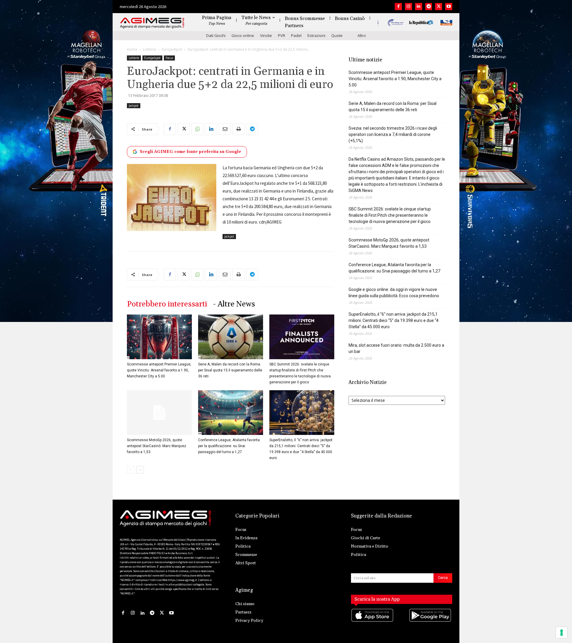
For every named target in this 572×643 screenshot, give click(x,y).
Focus (169, 58)
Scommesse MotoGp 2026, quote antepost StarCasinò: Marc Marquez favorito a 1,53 (156, 446)
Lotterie (149, 49)
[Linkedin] (418, 6)
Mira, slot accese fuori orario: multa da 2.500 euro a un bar (396, 348)
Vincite (266, 35)
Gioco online (242, 35)
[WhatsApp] (197, 129)
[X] (438, 6)
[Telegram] (428, 6)
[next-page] (140, 469)
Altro (362, 35)
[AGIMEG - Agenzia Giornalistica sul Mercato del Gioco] (152, 23)
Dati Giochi (216, 35)
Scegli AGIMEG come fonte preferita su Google (190, 151)
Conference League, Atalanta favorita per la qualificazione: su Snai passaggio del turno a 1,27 (229, 446)
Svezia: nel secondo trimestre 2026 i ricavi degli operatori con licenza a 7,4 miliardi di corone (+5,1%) (393, 134)
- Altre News (234, 304)
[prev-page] (130, 469)
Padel (296, 35)
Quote (337, 35)
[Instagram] (408, 6)
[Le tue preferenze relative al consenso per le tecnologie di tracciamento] (561, 632)
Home (132, 49)
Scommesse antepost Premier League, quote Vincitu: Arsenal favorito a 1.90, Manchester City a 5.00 (159, 370)
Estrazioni (316, 35)
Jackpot (134, 105)
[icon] (372, 621)
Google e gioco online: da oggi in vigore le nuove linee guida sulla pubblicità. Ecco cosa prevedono (394, 292)
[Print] (238, 129)
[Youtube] (448, 6)
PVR (281, 35)
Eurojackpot (172, 49)
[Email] (225, 129)
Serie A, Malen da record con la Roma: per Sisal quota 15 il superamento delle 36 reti (230, 370)
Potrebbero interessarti (167, 304)
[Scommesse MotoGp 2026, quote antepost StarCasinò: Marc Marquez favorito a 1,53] (159, 412)
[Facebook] (398, 6)
